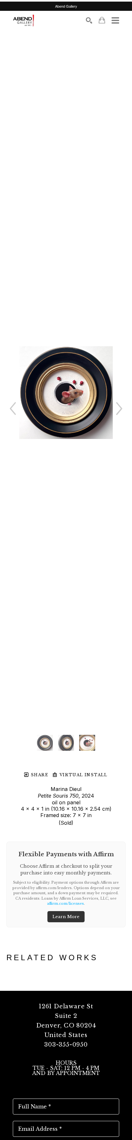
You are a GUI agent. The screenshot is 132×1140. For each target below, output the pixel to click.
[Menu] (115, 20)
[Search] (89, 20)
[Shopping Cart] (102, 20)
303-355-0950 (66, 1045)
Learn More (66, 916)
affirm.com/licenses (65, 903)
